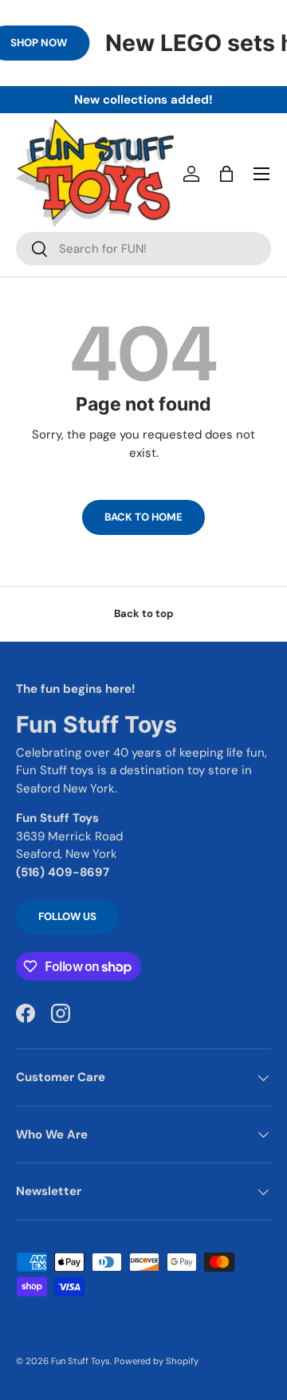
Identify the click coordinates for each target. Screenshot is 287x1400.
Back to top (144, 613)
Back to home (143, 517)
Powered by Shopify (156, 1361)
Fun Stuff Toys (80, 1361)
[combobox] (143, 248)
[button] (226, 173)
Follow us (67, 916)
